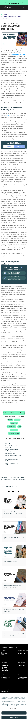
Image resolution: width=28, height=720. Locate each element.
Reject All (14, 713)
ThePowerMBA (8, 441)
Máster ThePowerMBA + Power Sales (13, 456)
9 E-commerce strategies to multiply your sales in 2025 (14, 634)
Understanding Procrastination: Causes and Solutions (12, 586)
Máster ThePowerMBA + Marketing (11, 450)
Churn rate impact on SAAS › (9, 486)
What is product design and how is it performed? (14, 610)
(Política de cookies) (12, 705)
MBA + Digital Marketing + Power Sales (13, 463)
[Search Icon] (24, 412)
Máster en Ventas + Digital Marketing (12, 460)
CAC (11, 201)
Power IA (7, 443)
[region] (14, 706)
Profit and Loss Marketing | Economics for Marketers (11, 562)
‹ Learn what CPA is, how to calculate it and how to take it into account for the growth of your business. (14, 479)
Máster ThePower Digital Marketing (11, 446)
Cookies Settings (14, 708)
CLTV (7, 115)
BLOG (5, 14)
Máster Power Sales (10, 453)
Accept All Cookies (14, 717)
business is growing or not (18, 54)
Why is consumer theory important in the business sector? (14, 538)
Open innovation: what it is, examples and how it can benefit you (13, 513)
